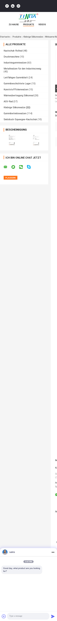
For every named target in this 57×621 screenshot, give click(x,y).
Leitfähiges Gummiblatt (16, 77)
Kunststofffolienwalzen (16, 89)
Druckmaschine (11, 56)
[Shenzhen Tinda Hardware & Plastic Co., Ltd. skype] (30, 167)
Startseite (5, 37)
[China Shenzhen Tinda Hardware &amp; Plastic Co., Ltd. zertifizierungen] (12, 140)
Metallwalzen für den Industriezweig (22, 68)
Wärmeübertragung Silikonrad (19, 95)
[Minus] (53, 552)
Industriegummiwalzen (15, 62)
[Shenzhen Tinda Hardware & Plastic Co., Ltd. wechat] (22, 167)
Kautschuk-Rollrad (13, 50)
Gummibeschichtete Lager (17, 83)
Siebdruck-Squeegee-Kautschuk (20, 119)
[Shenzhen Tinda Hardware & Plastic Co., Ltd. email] (7, 167)
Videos (42, 24)
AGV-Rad (8, 101)
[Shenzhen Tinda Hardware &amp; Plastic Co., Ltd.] (28, 17)
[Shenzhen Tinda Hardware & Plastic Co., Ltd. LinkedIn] (12, 6)
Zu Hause (14, 24)
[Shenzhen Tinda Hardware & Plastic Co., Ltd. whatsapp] (15, 167)
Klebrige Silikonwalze (33, 37)
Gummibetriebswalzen (15, 113)
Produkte (28, 24)
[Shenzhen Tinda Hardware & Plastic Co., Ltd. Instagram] (18, 6)
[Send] (53, 616)
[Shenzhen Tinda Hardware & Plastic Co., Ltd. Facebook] (7, 6)
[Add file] (4, 616)
